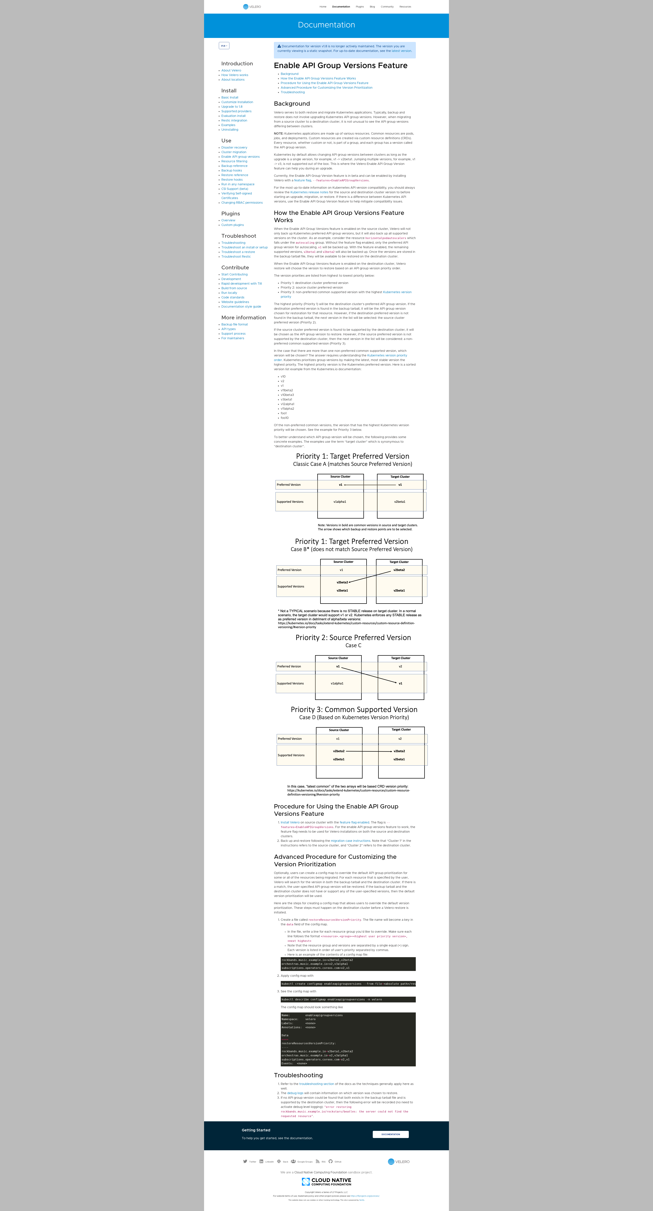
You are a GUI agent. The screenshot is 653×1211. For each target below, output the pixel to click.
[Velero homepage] (252, 6)
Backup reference (234, 166)
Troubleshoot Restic (236, 256)
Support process (233, 333)
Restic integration (234, 120)
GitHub (338, 1162)
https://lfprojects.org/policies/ (365, 1196)
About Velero (231, 70)
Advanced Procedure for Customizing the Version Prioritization (327, 87)
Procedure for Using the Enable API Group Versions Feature (325, 83)
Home (323, 7)
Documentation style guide (241, 306)
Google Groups (305, 1162)
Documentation (341, 7)
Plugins (360, 7)
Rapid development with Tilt (241, 283)
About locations (233, 79)
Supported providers (236, 111)
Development (231, 279)
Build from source (234, 288)
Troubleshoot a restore (238, 252)
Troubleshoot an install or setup (244, 247)
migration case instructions (350, 840)
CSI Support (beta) (234, 189)
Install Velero (290, 822)
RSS (323, 1162)
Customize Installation (237, 102)
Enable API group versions (240, 156)
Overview (228, 220)
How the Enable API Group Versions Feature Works (318, 78)
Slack (285, 1162)
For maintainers (232, 338)
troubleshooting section (316, 1084)
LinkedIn (269, 1162)
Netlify (361, 1200)
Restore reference (234, 175)
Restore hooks (232, 179)
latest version (401, 51)
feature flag (302, 180)
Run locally (229, 292)
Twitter (252, 1162)
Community (387, 7)
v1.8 (223, 46)
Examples (228, 125)
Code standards (232, 297)
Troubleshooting (233, 242)
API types (228, 329)
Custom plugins (232, 225)
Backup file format (234, 324)
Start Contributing (234, 274)
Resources (405, 7)
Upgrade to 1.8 (231, 106)
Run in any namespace (238, 184)
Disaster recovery (234, 147)
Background (289, 74)
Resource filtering (234, 161)
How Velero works (234, 75)
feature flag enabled (354, 822)
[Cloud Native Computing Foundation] (326, 1181)
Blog (372, 7)
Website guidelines (235, 302)
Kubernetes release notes (309, 192)
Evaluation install (233, 116)
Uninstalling (229, 129)
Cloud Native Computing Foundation (320, 1172)
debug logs (295, 1093)
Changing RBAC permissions (242, 202)
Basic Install (229, 97)
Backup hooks (231, 170)
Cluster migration (233, 152)
